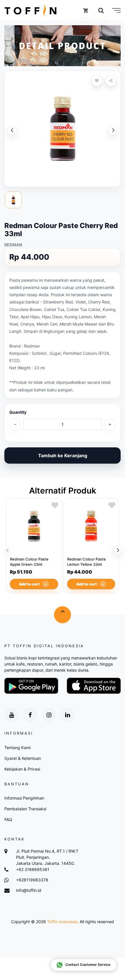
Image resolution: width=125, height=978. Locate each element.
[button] (113, 130)
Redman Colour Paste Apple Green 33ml (29, 562)
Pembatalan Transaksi (25, 808)
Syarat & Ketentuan (22, 758)
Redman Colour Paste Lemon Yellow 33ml (86, 562)
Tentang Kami (17, 747)
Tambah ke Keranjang (62, 455)
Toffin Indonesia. (62, 921)
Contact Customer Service (87, 964)
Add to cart (33, 584)
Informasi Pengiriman (24, 798)
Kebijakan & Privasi (22, 769)
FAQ (8, 819)
